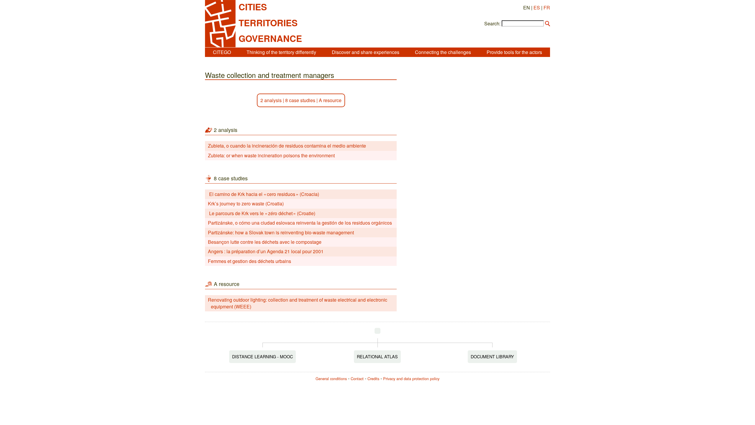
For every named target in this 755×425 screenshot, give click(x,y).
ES (537, 7)
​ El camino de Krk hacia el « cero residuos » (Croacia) (263, 194)
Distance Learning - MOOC (262, 356)
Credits (373, 378)
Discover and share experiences (365, 52)
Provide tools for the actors (514, 52)
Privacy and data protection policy (411, 378)
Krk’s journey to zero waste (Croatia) (246, 203)
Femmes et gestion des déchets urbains (249, 261)
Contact (357, 378)
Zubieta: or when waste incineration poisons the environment (271, 155)
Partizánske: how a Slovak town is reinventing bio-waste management (281, 232)
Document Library (492, 356)
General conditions (331, 378)
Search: (492, 23)
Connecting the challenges (443, 52)
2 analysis (271, 100)
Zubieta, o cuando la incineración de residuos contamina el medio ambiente (287, 145)
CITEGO (222, 52)
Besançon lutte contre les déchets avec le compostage (264, 241)
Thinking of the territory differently (281, 52)
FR (547, 7)
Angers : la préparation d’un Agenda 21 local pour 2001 (266, 251)
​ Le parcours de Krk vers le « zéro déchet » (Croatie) (261, 213)
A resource (330, 100)
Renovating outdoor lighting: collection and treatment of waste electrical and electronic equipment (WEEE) (297, 303)
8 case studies (300, 100)
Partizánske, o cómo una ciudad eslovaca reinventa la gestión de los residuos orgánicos (300, 222)
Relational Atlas (377, 356)
